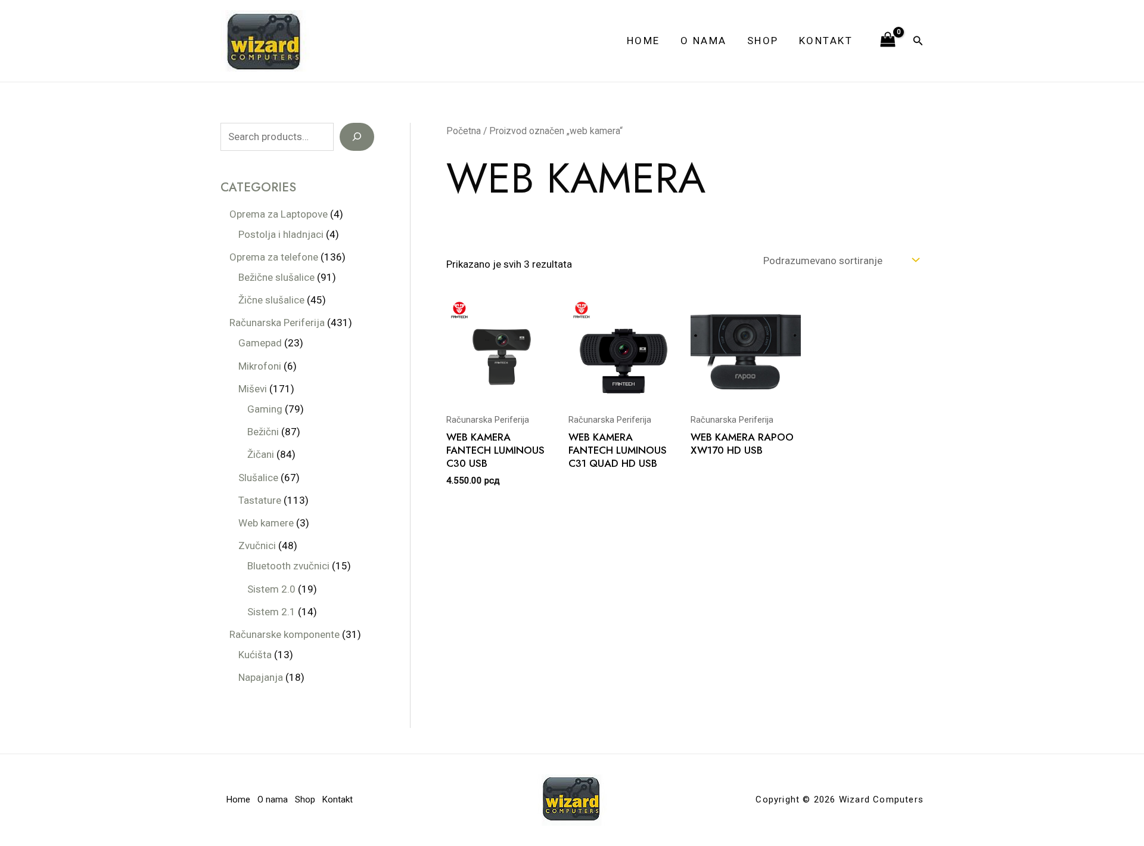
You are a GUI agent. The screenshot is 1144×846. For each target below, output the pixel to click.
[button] (918, 40)
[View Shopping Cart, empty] (888, 40)
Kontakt (826, 41)
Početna (463, 131)
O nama (703, 41)
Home (643, 41)
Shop (763, 41)
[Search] (357, 137)
